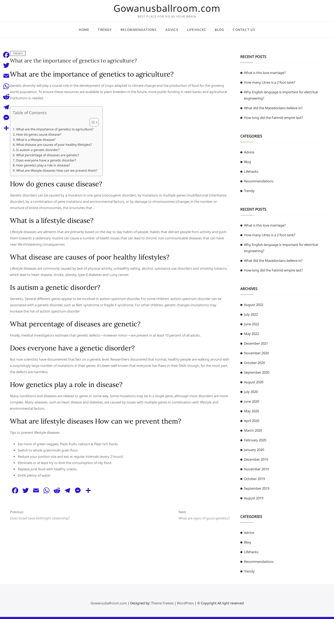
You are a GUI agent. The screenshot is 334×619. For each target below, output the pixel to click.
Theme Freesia (162, 603)
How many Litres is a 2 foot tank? (269, 82)
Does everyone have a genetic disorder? (46, 160)
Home (84, 29)
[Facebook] (6, 55)
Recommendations (139, 29)
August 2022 (253, 304)
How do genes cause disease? (38, 134)
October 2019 (254, 478)
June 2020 (251, 401)
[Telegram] (6, 107)
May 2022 (251, 333)
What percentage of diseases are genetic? (47, 155)
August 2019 (253, 498)
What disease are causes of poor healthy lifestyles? (53, 144)
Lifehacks (196, 29)
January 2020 (254, 449)
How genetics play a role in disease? (43, 165)
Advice (171, 29)
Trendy (105, 29)
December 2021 (256, 343)
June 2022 (251, 324)
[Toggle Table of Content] (91, 122)
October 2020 (254, 362)
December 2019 (256, 459)
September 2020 (256, 372)
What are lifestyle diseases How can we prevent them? (56, 170)
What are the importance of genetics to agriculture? (73, 60)
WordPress (185, 603)
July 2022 (251, 314)
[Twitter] (6, 65)
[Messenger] (6, 117)
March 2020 (253, 430)
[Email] (6, 76)
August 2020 (253, 382)
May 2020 (251, 411)
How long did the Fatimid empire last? (273, 117)
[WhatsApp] (6, 86)
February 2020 (255, 440)
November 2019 (256, 469)
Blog (219, 29)
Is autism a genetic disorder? (37, 150)
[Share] (6, 128)
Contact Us (244, 29)
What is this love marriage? (265, 72)
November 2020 (256, 353)
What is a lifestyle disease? (35, 139)
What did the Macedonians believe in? (273, 108)
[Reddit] (6, 96)
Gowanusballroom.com (167, 8)
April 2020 (251, 420)
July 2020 (251, 391)
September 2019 (256, 488)
